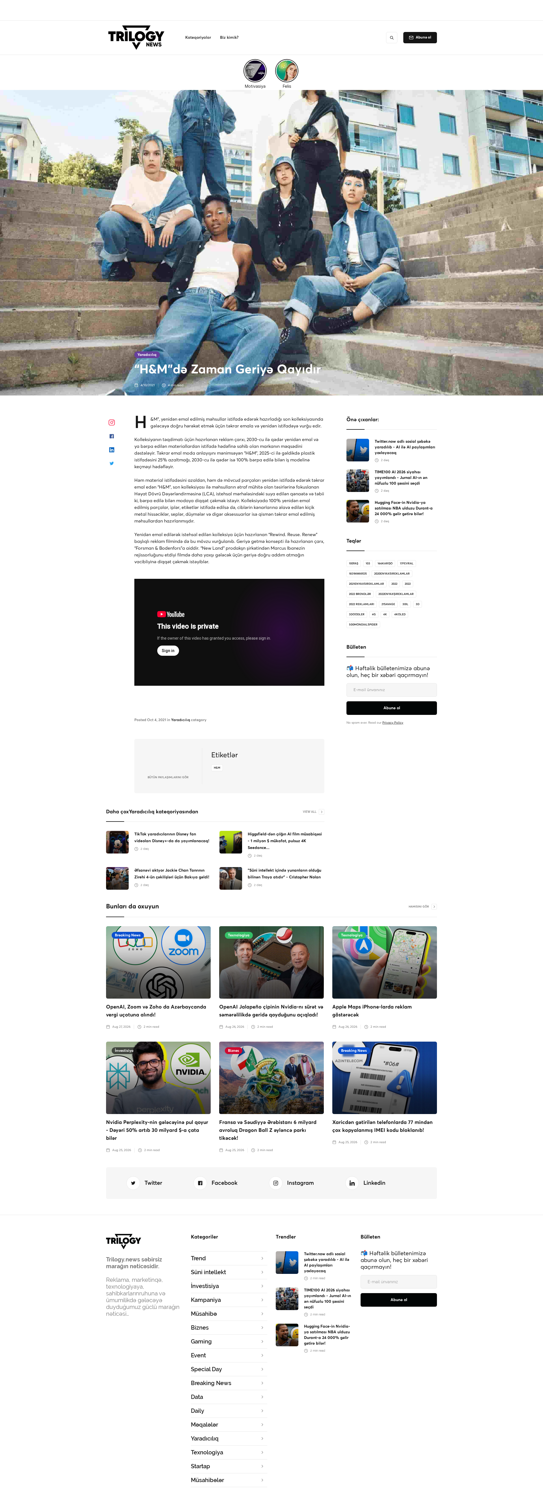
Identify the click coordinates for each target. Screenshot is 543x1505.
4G (374, 614)
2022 (394, 583)
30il (405, 604)
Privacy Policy (392, 722)
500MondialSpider (363, 624)
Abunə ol (423, 37)
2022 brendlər (360, 594)
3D (417, 604)
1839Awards (358, 573)
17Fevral (406, 563)
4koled (400, 614)
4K (385, 614)
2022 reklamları (361, 604)
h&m (217, 767)
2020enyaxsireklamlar (392, 573)
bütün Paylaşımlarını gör (168, 777)
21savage (388, 604)
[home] (138, 38)
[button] (198, 37)
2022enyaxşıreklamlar (396, 594)
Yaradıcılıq (146, 355)
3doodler (357, 614)
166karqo (385, 563)
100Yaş (353, 563)
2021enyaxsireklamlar (366, 583)
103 (368, 563)
